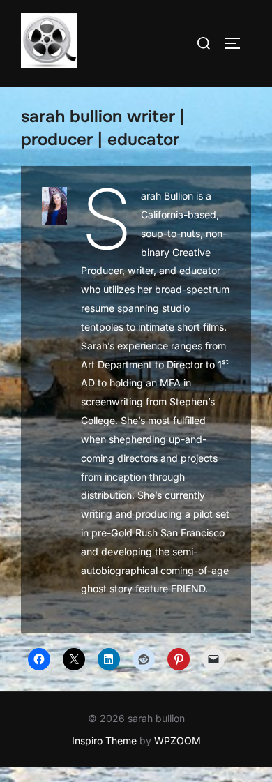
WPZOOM (177, 740)
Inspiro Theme (104, 740)
